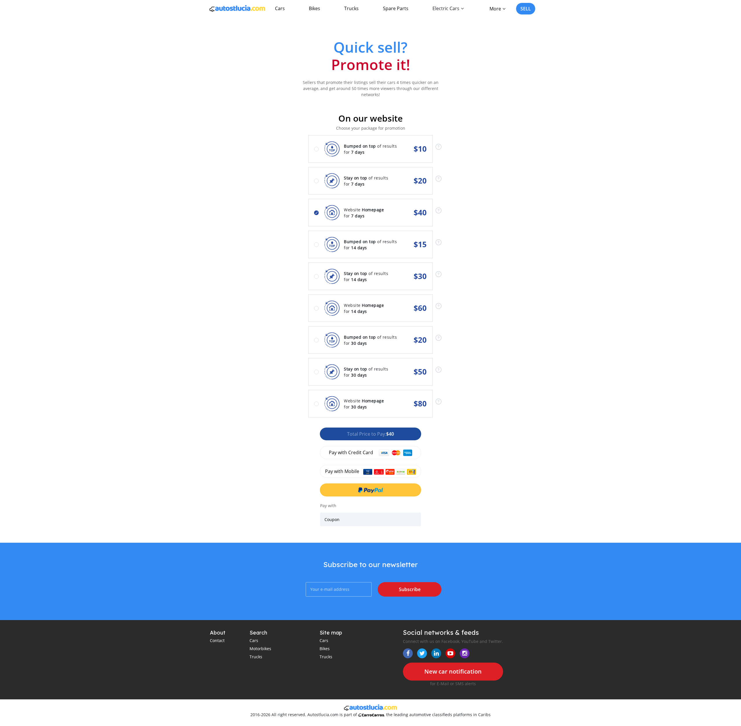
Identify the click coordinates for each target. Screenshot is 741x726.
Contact (217, 640)
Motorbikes (260, 648)
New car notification (453, 671)
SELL (525, 9)
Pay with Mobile (342, 471)
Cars (280, 8)
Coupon (332, 519)
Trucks (351, 8)
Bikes (314, 8)
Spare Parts (395, 8)
